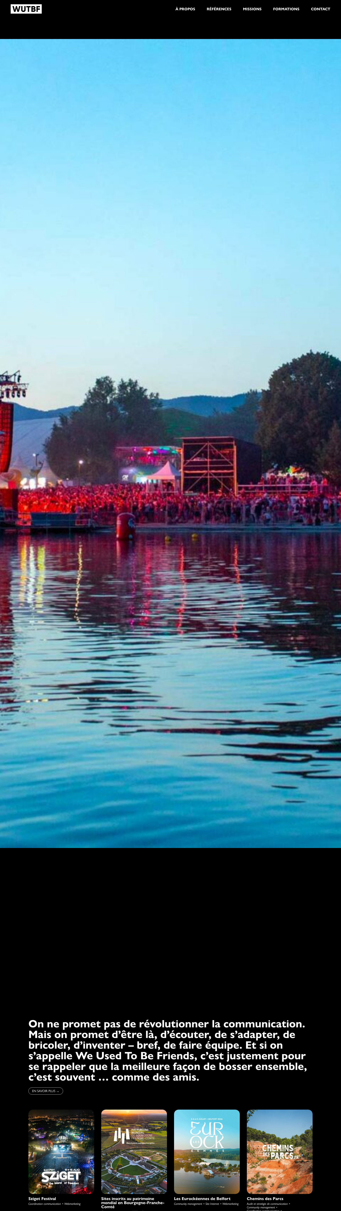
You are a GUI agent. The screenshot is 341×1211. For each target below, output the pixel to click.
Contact (320, 9)
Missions (252, 9)
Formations (286, 9)
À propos (185, 9)
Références (219, 9)
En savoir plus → (45, 1091)
